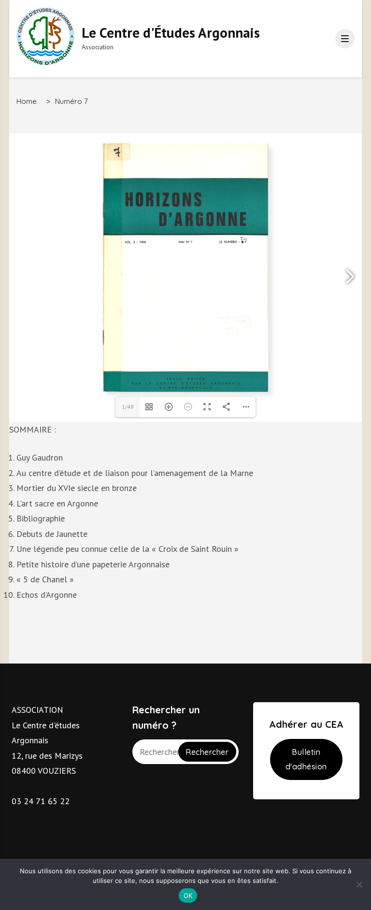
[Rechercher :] (156, 752)
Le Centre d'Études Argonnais (171, 32)
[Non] (359, 884)
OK (188, 895)
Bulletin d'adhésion (306, 759)
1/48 (128, 406)
